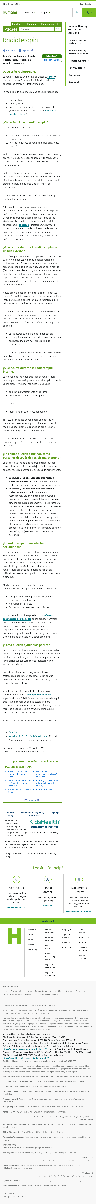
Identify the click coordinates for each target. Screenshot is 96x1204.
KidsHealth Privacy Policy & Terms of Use (33, 814)
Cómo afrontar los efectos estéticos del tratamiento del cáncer (19, 783)
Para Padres (18, 24)
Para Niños (32, 24)
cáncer (51, 76)
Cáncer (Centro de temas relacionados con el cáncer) (47, 783)
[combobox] (36, 29)
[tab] (49, 761)
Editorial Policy (10, 814)
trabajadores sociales (39, 694)
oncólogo (24, 224)
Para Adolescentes (50, 24)
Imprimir (26, 50)
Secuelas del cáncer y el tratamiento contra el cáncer (19, 774)
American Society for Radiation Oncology (28, 736)
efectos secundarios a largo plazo (28, 617)
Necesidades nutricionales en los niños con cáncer (47, 774)
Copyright (55, 812)
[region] (79, 54)
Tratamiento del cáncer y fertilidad (19, 790)
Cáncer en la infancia (45, 789)
